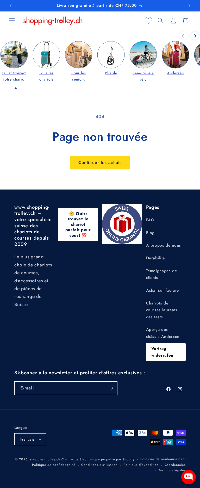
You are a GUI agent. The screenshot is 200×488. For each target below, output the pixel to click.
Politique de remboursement (163, 459)
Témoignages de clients (161, 274)
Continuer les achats (100, 162)
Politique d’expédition (141, 464)
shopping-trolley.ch (45, 459)
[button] (12, 20)
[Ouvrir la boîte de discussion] (188, 477)
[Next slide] (195, 36)
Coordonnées (175, 464)
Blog (150, 233)
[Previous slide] (183, 36)
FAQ (150, 220)
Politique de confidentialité (54, 464)
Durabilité (155, 258)
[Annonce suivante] (189, 5)
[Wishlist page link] (148, 20)
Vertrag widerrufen (162, 352)
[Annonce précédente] (10, 5)
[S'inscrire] (111, 388)
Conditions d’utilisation (99, 464)
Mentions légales (172, 470)
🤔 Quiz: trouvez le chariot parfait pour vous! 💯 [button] (78, 224)
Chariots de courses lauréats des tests (162, 310)
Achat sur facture (162, 290)
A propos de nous (163, 245)
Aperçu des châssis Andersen (163, 333)
